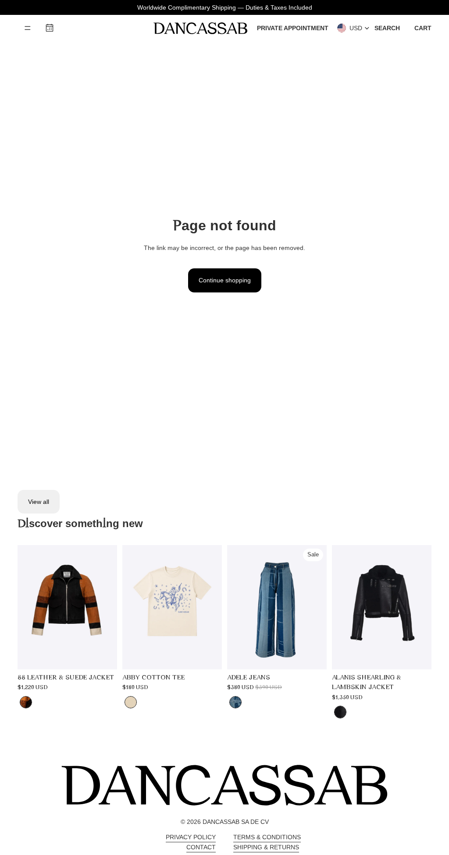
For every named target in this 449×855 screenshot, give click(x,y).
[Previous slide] (24, 607)
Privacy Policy (191, 837)
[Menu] (28, 28)
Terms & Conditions (267, 837)
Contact (201, 847)
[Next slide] (110, 607)
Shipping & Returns (266, 847)
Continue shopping (225, 280)
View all (38, 501)
